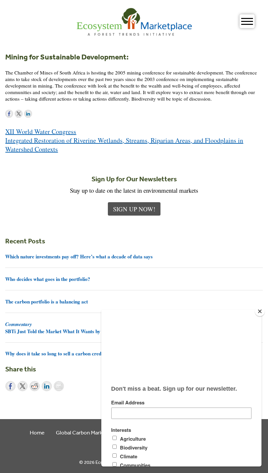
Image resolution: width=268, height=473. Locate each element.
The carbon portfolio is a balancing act (46, 301)
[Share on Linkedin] (47, 386)
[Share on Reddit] (34, 386)
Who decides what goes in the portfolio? (47, 279)
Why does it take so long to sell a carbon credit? (56, 353)
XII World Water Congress (40, 131)
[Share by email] (59, 386)
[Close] (260, 311)
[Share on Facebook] (10, 386)
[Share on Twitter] (22, 386)
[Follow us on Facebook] (9, 114)
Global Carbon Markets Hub (88, 432)
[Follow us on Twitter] (19, 114)
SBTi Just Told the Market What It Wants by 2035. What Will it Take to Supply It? (93, 327)
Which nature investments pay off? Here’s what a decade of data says (79, 256)
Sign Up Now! (134, 209)
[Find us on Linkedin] (28, 114)
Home (37, 432)
